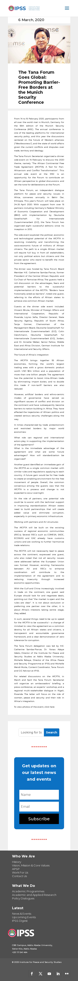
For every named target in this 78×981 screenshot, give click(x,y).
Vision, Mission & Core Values (31, 865)
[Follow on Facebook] (31, 973)
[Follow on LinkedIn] (58, 973)
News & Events (21, 913)
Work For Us (20, 872)
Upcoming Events (24, 917)
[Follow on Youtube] (49, 973)
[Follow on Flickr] (66, 973)
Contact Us (19, 876)
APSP (16, 869)
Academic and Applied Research (34, 894)
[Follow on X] (40, 973)
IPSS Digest (20, 920)
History (16, 861)
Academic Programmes (28, 891)
